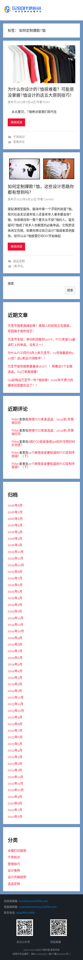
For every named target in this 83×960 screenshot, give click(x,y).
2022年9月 (15, 797)
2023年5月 (15, 744)
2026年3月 (15, 532)
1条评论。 (19, 266)
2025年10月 (16, 565)
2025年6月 (15, 585)
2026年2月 (15, 538)
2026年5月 (15, 525)
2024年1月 (15, 691)
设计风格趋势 (17, 877)
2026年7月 (15, 512)
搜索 (11, 283)
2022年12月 (15, 777)
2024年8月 (15, 644)
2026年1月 (15, 545)
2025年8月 (15, 571)
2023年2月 (15, 763)
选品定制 (19, 261)
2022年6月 (15, 816)
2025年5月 (15, 591)
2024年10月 (16, 631)
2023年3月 (15, 757)
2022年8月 (15, 803)
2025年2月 (15, 605)
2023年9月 (15, 717)
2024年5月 (15, 664)
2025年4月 (15, 598)
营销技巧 (14, 864)
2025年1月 (15, 611)
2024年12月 (16, 618)
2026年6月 (15, 519)
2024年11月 (15, 624)
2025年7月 (15, 578)
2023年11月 (15, 704)
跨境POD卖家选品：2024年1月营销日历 (43, 421)
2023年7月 (15, 730)
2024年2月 (15, 684)
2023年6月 (15, 737)
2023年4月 (15, 750)
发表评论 (19, 142)
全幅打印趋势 (17, 851)
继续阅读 (16, 122)
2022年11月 (15, 783)
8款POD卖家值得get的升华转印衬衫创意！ (43, 443)
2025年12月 (16, 552)
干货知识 (19, 137)
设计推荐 (14, 870)
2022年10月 (16, 790)
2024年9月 (15, 638)
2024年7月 (15, 651)
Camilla (48, 199)
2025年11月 (15, 558)
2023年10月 (16, 711)
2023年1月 (15, 770)
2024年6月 (15, 658)
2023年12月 (16, 697)
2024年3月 (15, 677)
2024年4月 (15, 671)
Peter (46, 102)
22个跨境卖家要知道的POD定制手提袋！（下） (43, 454)
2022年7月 (15, 810)
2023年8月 (15, 724)
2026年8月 (15, 505)
